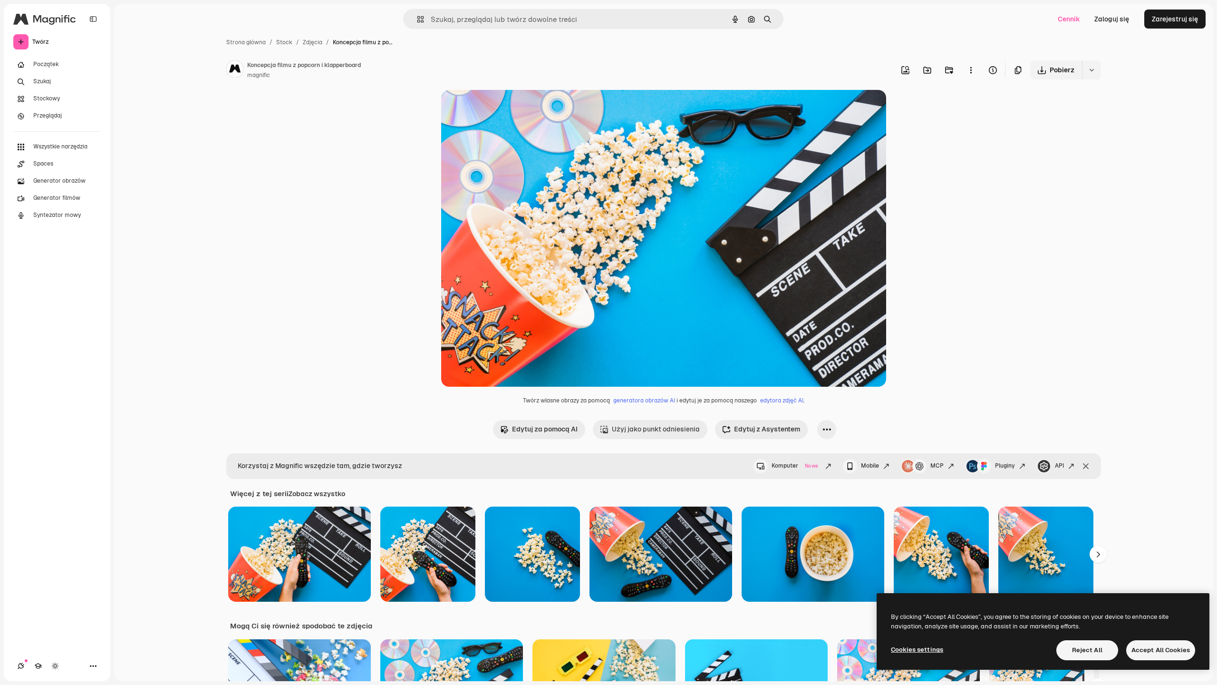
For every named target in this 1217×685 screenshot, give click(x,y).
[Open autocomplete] (417, 19)
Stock (284, 42)
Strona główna (246, 42)
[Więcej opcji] (970, 69)
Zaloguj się (1111, 19)
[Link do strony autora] (234, 70)
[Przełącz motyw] (55, 666)
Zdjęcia (312, 42)
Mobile (870, 466)
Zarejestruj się (1175, 19)
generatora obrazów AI (644, 400)
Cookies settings (917, 650)
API (1059, 466)
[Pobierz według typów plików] (1091, 69)
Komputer (795, 466)
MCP (937, 466)
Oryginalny (507, 108)
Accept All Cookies (1160, 650)
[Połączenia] (21, 666)
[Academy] (38, 666)
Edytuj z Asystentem (767, 429)
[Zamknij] (1086, 466)
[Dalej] (1098, 554)
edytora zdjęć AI (781, 400)
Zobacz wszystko (317, 493)
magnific (258, 75)
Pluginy (1005, 466)
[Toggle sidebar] (93, 19)
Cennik (1069, 19)
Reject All (1087, 650)
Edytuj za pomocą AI (545, 429)
